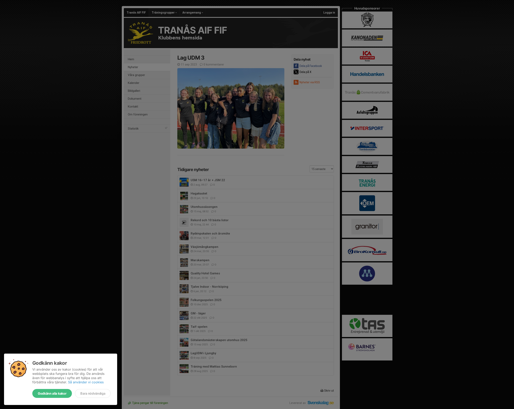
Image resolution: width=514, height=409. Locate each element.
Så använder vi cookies (86, 382)
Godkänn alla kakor (52, 393)
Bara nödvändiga (92, 393)
